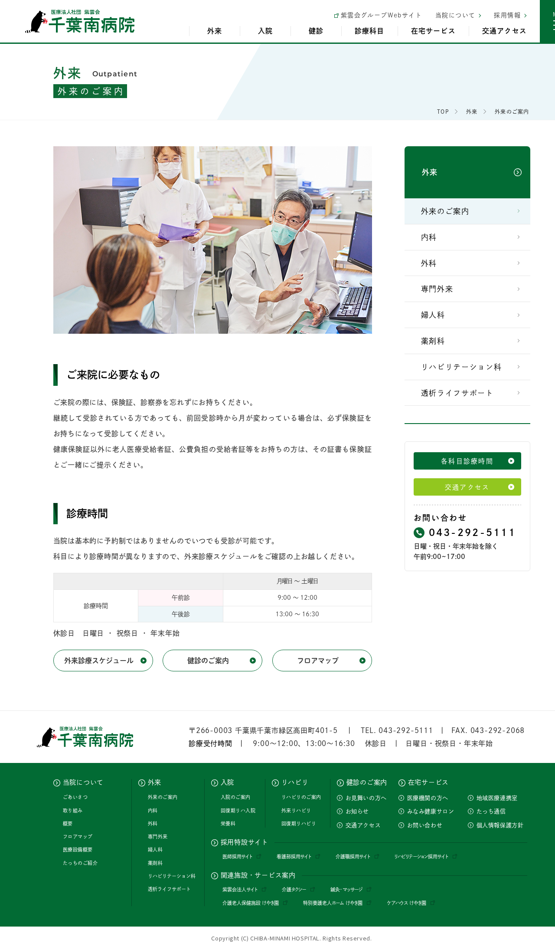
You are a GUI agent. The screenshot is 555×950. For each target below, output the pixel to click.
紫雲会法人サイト (240, 889)
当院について (455, 15)
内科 (429, 237)
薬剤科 (433, 341)
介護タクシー (294, 889)
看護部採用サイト (294, 856)
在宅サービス (433, 30)
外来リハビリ (296, 810)
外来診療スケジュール (99, 660)
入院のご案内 (236, 797)
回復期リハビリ (299, 823)
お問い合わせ (425, 825)
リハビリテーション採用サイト (421, 856)
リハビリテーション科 (461, 367)
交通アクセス (504, 30)
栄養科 (228, 823)
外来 (214, 30)
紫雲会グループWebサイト (381, 15)
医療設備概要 (78, 849)
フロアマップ (318, 660)
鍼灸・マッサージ (346, 889)
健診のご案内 (208, 660)
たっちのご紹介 (80, 863)
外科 (429, 263)
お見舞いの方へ (366, 798)
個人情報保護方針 (500, 825)
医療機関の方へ (428, 798)
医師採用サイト (237, 856)
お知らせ (357, 811)
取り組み (73, 810)
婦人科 (433, 315)
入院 (265, 30)
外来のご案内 (445, 211)
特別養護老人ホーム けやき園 (332, 903)
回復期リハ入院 (238, 810)
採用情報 (507, 15)
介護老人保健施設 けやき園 (250, 903)
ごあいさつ (75, 797)
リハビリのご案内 (301, 797)
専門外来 (437, 289)
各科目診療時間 (467, 461)
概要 (68, 823)
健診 (316, 30)
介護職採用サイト (353, 856)
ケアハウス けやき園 (406, 903)
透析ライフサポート (457, 393)
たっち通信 (491, 811)
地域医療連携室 (497, 798)
